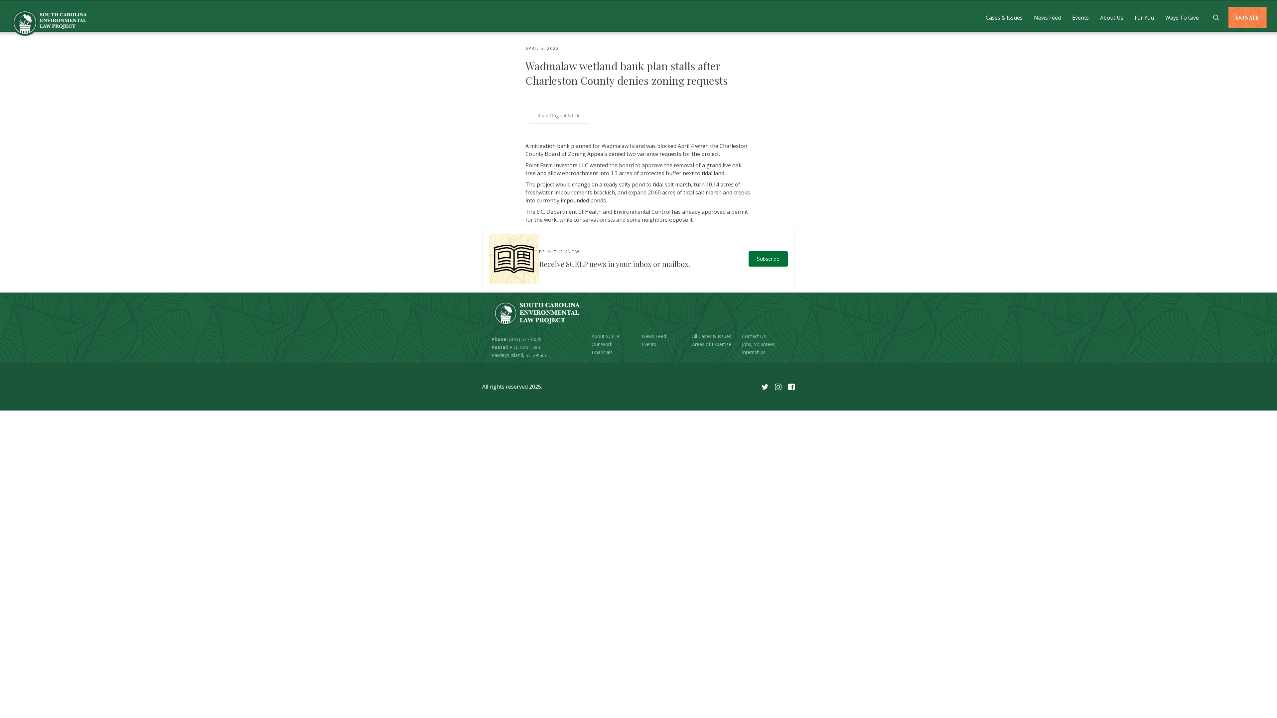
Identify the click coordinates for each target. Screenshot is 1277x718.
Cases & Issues (1004, 17)
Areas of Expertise (711, 344)
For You (1144, 17)
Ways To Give (1182, 17)
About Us (1111, 17)
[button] (1004, 17)
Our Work (602, 344)
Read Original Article (559, 115)
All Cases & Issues (711, 336)
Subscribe (768, 259)
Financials (602, 352)
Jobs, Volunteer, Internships (759, 348)
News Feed (1047, 17)
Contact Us (754, 336)
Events (1080, 17)
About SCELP (606, 336)
